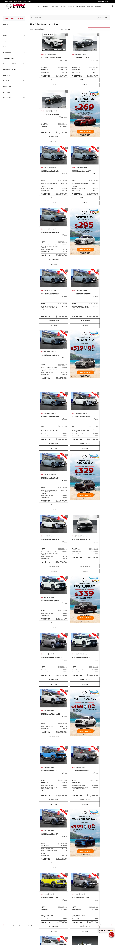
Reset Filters (103, 17)
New (6, 18)
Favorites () (65, 29)
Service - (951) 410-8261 (24, 1)
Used (12, 18)
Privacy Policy (53, 925)
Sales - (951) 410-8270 (11, 1)
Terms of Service (42, 925)
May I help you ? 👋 (105, 930)
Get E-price (54, 84)
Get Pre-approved (54, 79)
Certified (20, 18)
